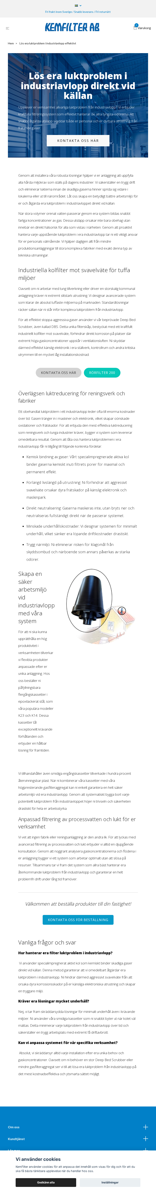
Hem (11, 43)
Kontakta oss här (78, 140)
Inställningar (110, 1182)
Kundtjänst (16, 1139)
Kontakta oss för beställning (78, 920)
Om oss (14, 1127)
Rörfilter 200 (102, 372)
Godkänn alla (46, 1182)
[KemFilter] (72, 28)
